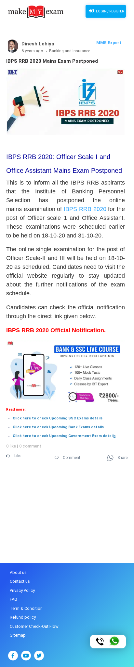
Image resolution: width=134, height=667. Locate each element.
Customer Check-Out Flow (34, 626)
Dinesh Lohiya (37, 44)
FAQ (13, 599)
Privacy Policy (22, 590)
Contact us (20, 581)
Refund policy (23, 617)
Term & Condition (26, 608)
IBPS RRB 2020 (85, 209)
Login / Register (109, 11)
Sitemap (18, 635)
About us (18, 572)
